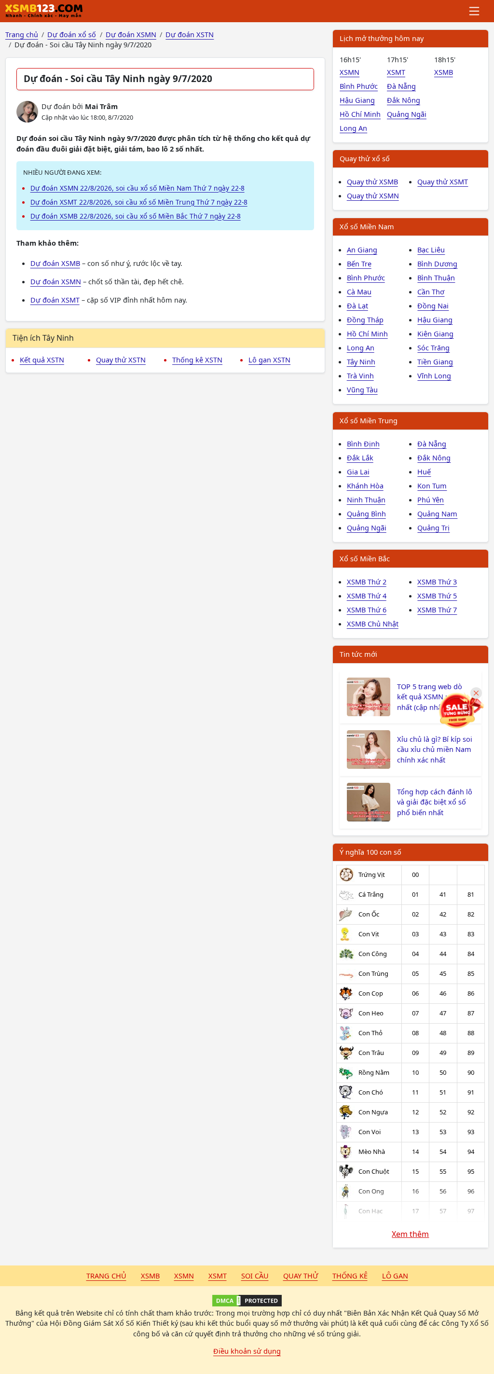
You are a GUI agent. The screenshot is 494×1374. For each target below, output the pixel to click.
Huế (424, 471)
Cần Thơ (430, 291)
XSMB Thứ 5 (437, 595)
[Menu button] (475, 11)
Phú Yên (430, 499)
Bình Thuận (436, 277)
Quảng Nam (437, 513)
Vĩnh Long (434, 375)
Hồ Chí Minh (360, 114)
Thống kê (350, 1275)
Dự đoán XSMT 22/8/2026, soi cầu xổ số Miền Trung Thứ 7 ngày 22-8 (138, 202)
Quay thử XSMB (372, 181)
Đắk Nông (403, 100)
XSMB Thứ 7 (437, 609)
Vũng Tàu (362, 389)
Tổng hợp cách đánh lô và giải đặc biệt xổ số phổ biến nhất (434, 802)
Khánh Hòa (365, 485)
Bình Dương (437, 263)
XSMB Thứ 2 (366, 581)
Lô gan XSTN (269, 359)
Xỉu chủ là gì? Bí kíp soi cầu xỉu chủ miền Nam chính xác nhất (434, 749)
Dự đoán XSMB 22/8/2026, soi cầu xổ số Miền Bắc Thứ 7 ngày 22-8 (135, 216)
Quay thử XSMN (373, 195)
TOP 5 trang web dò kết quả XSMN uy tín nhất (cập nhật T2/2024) (435, 696)
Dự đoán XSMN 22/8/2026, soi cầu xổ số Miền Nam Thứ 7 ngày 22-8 (137, 188)
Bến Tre (359, 263)
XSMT (396, 72)
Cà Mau (359, 291)
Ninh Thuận (366, 499)
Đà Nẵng (401, 86)
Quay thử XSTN (121, 359)
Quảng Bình (366, 513)
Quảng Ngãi (406, 114)
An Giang (362, 249)
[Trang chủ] (43, 11)
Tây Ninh (361, 361)
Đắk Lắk (360, 457)
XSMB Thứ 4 (366, 595)
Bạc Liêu (431, 249)
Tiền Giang (435, 361)
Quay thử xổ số (365, 158)
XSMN (349, 72)
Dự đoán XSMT (55, 300)
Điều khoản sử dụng (247, 1351)
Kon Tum (432, 485)
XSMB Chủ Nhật (372, 623)
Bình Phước (359, 86)
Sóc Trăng (433, 347)
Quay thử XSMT (442, 181)
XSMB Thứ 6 (366, 609)
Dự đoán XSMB (55, 263)
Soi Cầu (255, 1275)
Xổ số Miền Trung (369, 420)
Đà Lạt (357, 305)
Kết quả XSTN (42, 359)
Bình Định (363, 443)
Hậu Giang (357, 100)
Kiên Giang (435, 333)
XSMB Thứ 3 (437, 581)
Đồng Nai (433, 305)
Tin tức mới (358, 654)
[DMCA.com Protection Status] (247, 1300)
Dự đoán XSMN (55, 281)
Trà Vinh (360, 375)
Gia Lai (358, 471)
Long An (353, 128)
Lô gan (395, 1275)
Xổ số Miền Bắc (365, 558)
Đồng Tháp (365, 319)
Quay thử (300, 1275)
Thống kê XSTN (197, 359)
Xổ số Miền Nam (367, 226)
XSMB (443, 72)
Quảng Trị (433, 527)
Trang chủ (106, 1275)
